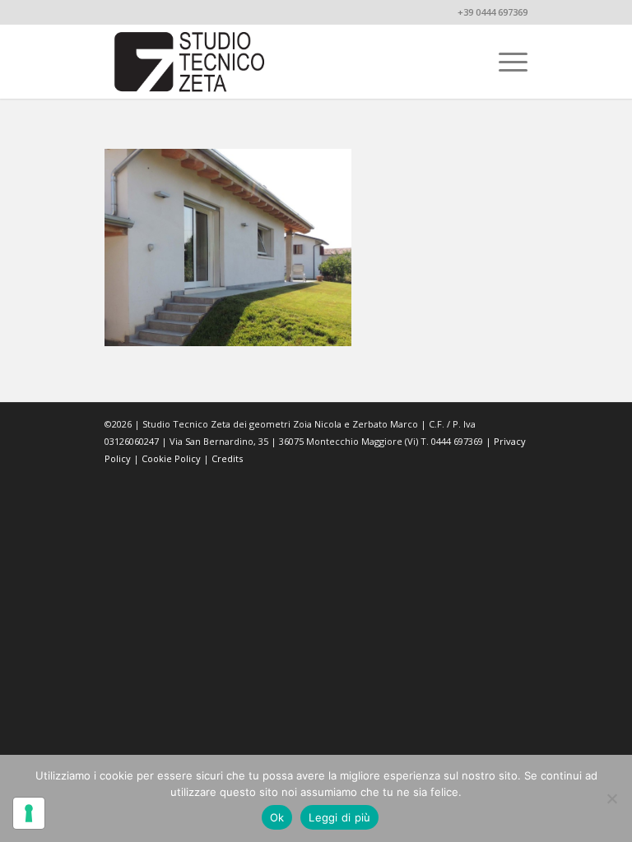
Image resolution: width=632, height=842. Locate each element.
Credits (227, 458)
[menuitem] (504, 62)
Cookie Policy (171, 458)
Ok (277, 817)
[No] (611, 798)
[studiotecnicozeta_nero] (190, 62)
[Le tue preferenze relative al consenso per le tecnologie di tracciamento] (28, 813)
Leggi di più (339, 817)
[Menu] (504, 62)
